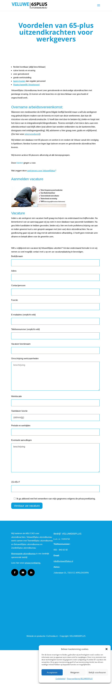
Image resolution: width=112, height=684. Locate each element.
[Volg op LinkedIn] (31, 572)
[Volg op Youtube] (22, 572)
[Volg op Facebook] (14, 572)
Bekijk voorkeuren (97, 672)
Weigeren (74, 672)
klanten (20, 163)
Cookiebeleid (60, 678)
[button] (106, 649)
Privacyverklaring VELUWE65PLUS (80, 678)
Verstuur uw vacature (27, 505)
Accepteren (52, 672)
